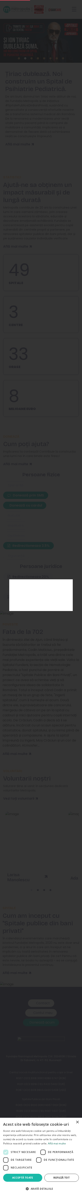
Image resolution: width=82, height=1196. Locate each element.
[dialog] (41, 1157)
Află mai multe (57, 1143)
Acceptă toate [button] (22, 1177)
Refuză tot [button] (61, 1177)
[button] (41, 1188)
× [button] (77, 1122)
